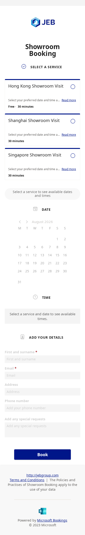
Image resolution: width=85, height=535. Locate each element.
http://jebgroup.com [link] (42, 475)
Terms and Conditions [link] (27, 480)
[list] (42, 130)
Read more (69, 100)
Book (42, 454)
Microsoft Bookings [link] (52, 520)
